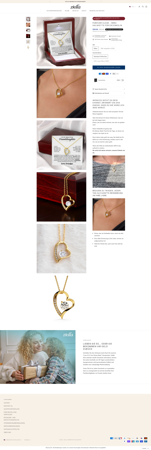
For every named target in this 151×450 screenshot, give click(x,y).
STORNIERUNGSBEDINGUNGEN (14, 423)
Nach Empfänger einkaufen (54, 10)
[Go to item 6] (28, 47)
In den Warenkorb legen (108, 67)
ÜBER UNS (7, 432)
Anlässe (67, 10)
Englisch (27, 439)
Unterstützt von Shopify (74, 439)
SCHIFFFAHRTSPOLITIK (11, 409)
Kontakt (84, 10)
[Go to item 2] (28, 25)
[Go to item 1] (28, 19)
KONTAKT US (8, 406)
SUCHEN (7, 403)
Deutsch (144, 448)
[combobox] (145, 448)
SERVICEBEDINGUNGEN (12, 426)
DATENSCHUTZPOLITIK (11, 429)
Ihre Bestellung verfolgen (96, 10)
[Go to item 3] (28, 30)
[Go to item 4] (28, 36)
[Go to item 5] (28, 41)
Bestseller (76, 10)
